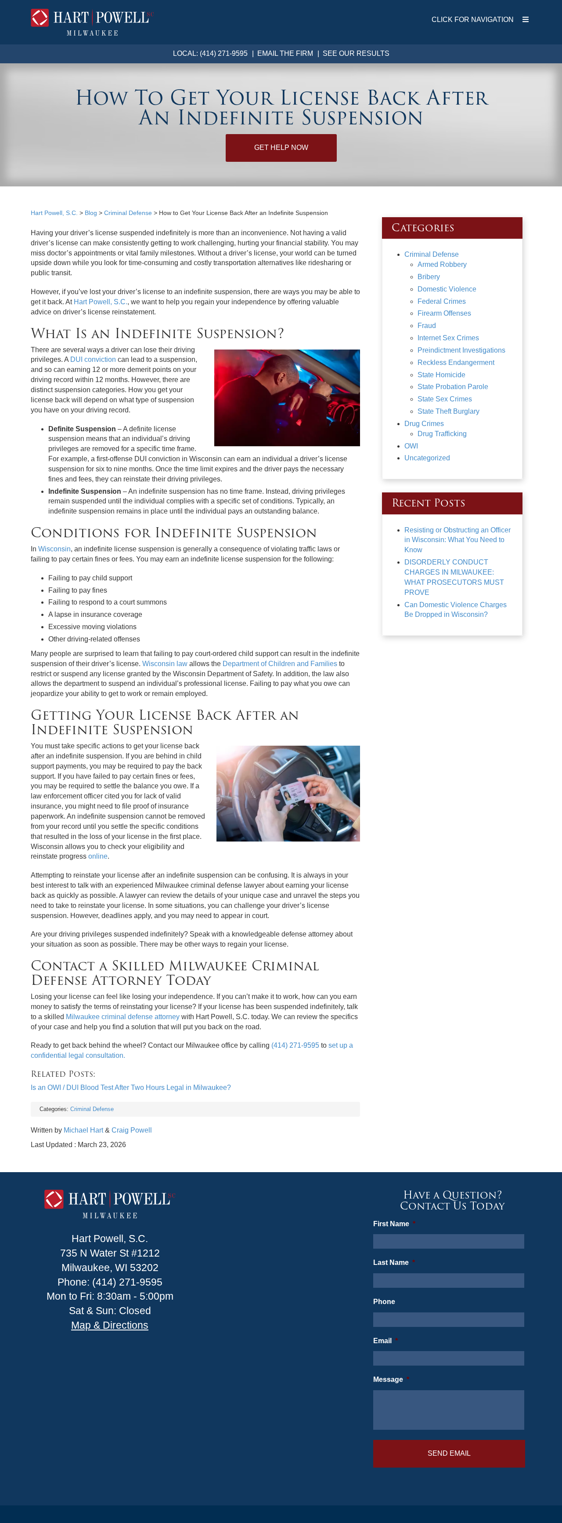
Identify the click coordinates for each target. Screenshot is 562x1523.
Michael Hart (83, 1130)
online (98, 856)
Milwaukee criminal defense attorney (123, 1016)
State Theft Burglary (448, 411)
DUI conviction (93, 359)
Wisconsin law (164, 663)
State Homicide (441, 375)
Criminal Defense (92, 1109)
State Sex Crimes (445, 399)
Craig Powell (132, 1130)
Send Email (449, 1453)
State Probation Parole (453, 386)
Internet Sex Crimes (448, 338)
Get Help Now (281, 147)
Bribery (429, 277)
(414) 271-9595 (295, 1045)
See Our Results (356, 53)
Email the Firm (285, 53)
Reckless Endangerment (456, 362)
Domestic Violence (447, 289)
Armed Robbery (442, 264)
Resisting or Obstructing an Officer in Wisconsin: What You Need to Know (457, 540)
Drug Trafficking (442, 433)
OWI (411, 446)
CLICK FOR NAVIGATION (473, 19)
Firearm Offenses (444, 313)
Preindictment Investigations (461, 350)
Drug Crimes (424, 423)
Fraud (427, 325)
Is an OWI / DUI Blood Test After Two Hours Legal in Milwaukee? (131, 1087)
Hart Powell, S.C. (100, 302)
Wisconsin (54, 549)
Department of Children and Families (280, 663)
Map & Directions (109, 1325)
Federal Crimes (442, 301)
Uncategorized (427, 458)
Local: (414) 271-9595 (210, 53)
